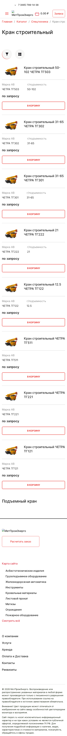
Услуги (6, 643)
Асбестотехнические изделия (25, 570)
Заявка (58, 13)
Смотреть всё (11, 620)
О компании (10, 636)
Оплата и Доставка (15, 656)
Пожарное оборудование (22, 615)
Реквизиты (9, 669)
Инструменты (14, 587)
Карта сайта (10, 563)
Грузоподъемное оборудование (26, 576)
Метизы (11, 604)
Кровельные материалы (21, 593)
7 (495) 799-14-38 (28, 4)
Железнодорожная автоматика (26, 581)
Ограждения (14, 609)
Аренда (7, 649)
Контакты (8, 663)
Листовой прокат (17, 598)
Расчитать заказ (20, 541)
